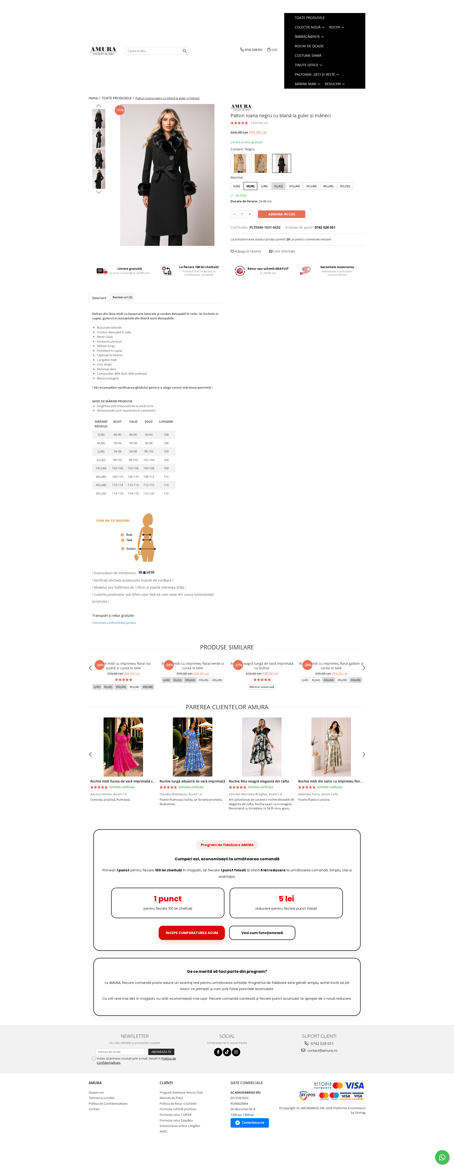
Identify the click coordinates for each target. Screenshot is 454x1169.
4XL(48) (328, 186)
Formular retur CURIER (176, 1115)
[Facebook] (218, 1052)
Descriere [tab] (99, 298)
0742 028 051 (322, 1043)
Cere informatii (283, 251)
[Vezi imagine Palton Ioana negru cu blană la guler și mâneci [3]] (99, 179)
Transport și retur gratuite (113, 615)
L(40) (264, 186)
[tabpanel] (167, 175)
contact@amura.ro (321, 1050)
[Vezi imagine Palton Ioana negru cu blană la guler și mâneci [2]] (99, 159)
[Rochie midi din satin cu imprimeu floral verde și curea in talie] (331, 747)
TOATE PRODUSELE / (118, 98)
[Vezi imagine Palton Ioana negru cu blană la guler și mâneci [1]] (99, 139)
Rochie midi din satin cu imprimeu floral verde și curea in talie (348, 781)
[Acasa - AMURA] (103, 50)
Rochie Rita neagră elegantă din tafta (259, 781)
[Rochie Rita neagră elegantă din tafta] (262, 747)
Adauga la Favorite (247, 251)
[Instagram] (236, 1052)
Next (99, 191)
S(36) (236, 186)
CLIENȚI (166, 1082)
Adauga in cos (281, 214)
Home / (95, 98)
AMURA (95, 1082)
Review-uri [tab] (122, 297)
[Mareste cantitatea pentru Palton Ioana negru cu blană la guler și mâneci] (249, 214)
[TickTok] (227, 1052)
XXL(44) (294, 186)
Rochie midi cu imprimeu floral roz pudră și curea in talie (123, 665)
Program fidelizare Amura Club (181, 1092)
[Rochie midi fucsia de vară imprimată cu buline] (123, 747)
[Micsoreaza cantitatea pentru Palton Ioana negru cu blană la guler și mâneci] (234, 214)
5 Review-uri (259, 123)
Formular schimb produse (178, 1109)
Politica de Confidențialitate (108, 1103)
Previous (99, 106)
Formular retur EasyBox (176, 1120)
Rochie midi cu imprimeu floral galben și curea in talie (331, 665)
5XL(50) (345, 186)
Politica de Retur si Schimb (178, 1103)
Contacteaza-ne (253, 1122)
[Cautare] (184, 51)
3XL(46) (311, 186)
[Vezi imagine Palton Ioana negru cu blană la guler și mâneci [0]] (99, 119)
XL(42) (278, 186)
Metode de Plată (171, 1098)
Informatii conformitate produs (114, 623)
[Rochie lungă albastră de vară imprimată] (192, 747)
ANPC (164, 1131)
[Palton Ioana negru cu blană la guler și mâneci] (167, 175)
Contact (94, 1109)
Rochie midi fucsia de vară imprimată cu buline (128, 781)
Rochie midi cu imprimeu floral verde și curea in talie (193, 665)
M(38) (250, 186)
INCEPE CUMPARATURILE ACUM (192, 932)
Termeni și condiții (101, 1098)
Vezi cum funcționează (262, 932)
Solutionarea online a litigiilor (180, 1126)
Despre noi (96, 1092)
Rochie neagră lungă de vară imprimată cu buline (262, 665)
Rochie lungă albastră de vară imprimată (192, 781)
